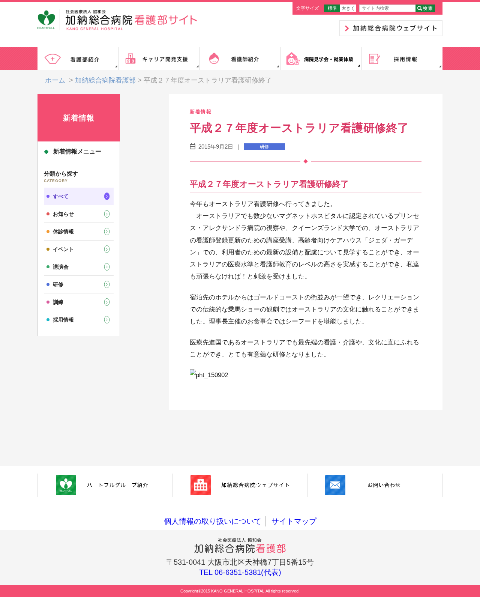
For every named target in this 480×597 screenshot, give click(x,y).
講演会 (61, 267)
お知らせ (63, 214)
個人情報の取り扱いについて (212, 521)
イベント (63, 249)
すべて (61, 196)
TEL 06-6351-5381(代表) (240, 572)
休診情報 (63, 232)
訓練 (58, 302)
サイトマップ (294, 521)
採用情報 (63, 320)
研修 (58, 284)
